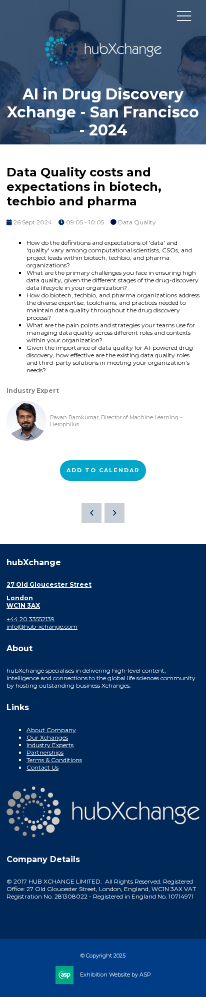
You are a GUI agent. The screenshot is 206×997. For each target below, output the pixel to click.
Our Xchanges (47, 737)
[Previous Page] (92, 513)
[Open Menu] (184, 15)
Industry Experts (50, 745)
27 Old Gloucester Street (49, 584)
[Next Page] (114, 513)
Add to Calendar (103, 470)
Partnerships (45, 752)
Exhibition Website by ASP (115, 974)
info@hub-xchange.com (42, 626)
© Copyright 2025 (103, 955)
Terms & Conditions (54, 760)
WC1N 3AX (23, 605)
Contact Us (42, 767)
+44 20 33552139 (30, 619)
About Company (51, 730)
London (19, 598)
